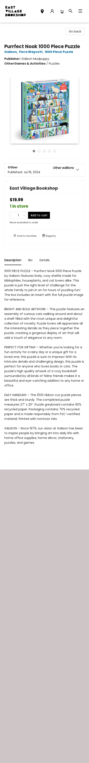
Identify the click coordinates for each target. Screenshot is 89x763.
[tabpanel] (44, 364)
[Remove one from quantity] (12, 215)
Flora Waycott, (31, 52)
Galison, (11, 52)
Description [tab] (12, 260)
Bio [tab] (30, 260)
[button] (42, 12)
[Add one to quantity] (24, 215)
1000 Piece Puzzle (59, 52)
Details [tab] (45, 260)
